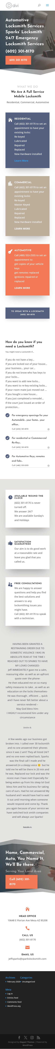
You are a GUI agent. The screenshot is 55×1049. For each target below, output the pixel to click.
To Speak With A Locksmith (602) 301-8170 (27, 313)
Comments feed (14, 1002)
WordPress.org (14, 1006)
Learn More (21, 160)
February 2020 (13, 981)
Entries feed (12, 997)
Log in (10, 993)
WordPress (28, 1045)
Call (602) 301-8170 (19, 882)
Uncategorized (28, 981)
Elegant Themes (27, 1042)
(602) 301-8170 (19, 51)
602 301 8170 (18, 60)
